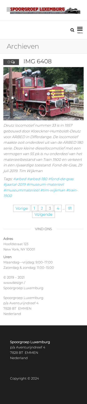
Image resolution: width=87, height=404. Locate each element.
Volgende (43, 214)
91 (70, 208)
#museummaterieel (21, 190)
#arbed (19, 179)
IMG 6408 (37, 61)
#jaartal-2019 (14, 184)
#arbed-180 (37, 179)
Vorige (22, 208)
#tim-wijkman (52, 190)
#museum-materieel (45, 184)
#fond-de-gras (61, 179)
